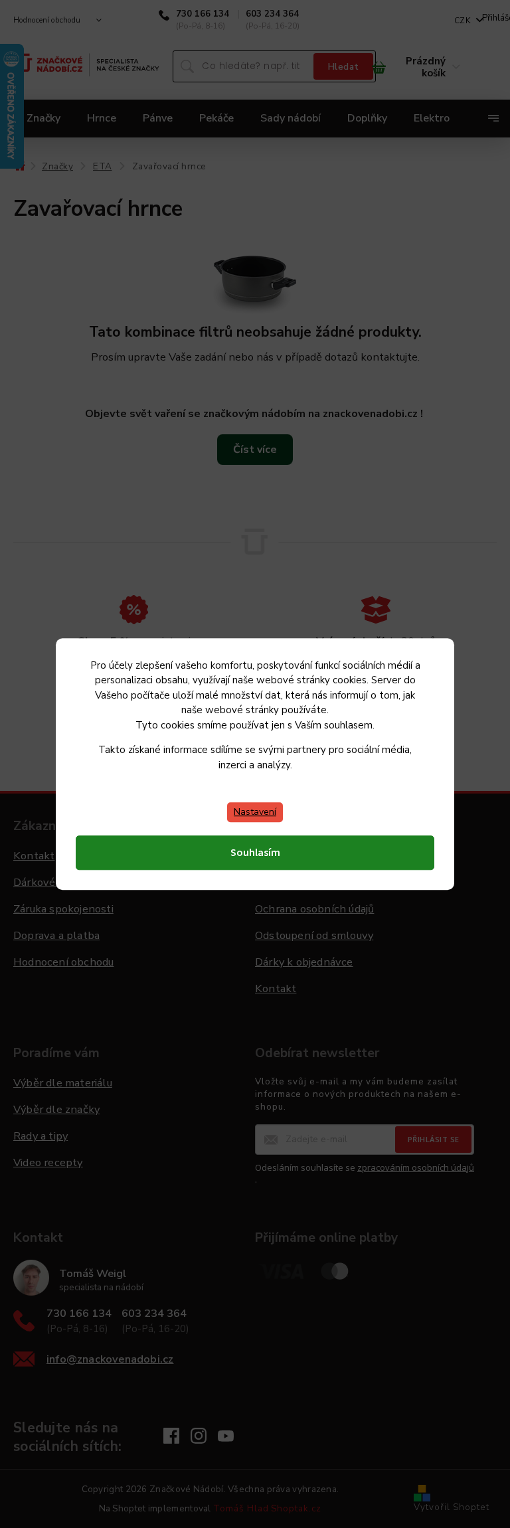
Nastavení (255, 812)
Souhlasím (255, 852)
